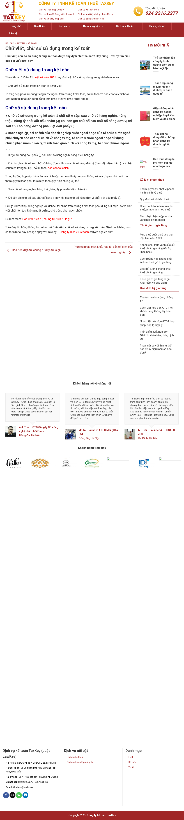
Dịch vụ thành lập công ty (80, 762)
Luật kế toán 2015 (45, 77)
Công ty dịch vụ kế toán (74, 232)
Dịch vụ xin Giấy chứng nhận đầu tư (95, 14)
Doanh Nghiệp (91, 26)
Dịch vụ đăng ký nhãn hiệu (91, 18)
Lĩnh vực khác (157, 26)
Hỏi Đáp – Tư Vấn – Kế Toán (21, 43)
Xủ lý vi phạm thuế (152, 179)
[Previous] (11, 419)
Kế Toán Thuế (124, 26)
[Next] (173, 419)
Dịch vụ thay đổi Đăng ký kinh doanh (56, 14)
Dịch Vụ (62, 26)
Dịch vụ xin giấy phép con (51, 18)
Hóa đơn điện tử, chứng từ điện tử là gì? (47, 219)
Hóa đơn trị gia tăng (153, 288)
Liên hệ (13, 33)
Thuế (131, 767)
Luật (130, 757)
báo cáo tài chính (58, 168)
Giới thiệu (39, 26)
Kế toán (132, 762)
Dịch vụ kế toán (75, 757)
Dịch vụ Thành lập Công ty (51, 9)
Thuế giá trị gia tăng (153, 225)
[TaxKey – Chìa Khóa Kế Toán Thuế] (18, 11)
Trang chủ (15, 26)
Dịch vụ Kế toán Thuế (88, 9)
